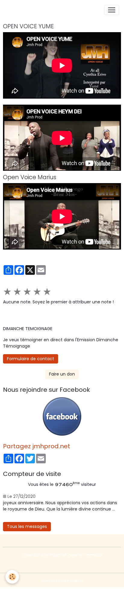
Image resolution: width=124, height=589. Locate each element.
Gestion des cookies (62, 581)
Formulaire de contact (30, 359)
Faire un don (62, 374)
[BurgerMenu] (111, 10)
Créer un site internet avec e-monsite (62, 555)
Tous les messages (27, 526)
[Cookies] (12, 577)
